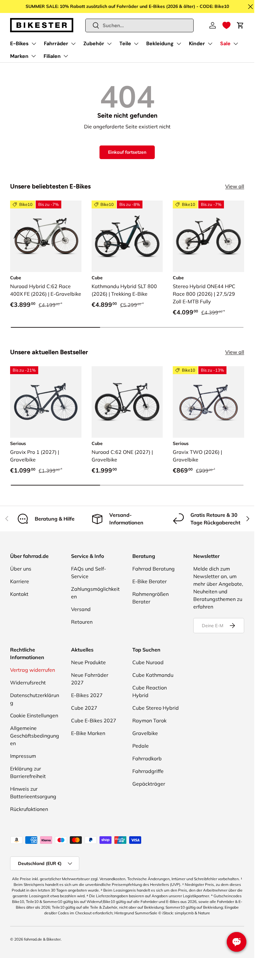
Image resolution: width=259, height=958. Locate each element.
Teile (125, 43)
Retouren (82, 622)
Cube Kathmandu (152, 675)
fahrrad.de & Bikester (42, 939)
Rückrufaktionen (29, 809)
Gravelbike (145, 733)
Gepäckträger (148, 784)
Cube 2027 (84, 708)
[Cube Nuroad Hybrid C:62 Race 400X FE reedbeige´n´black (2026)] (45, 236)
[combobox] (139, 25)
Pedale (140, 746)
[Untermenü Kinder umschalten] (210, 43)
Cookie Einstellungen (34, 715)
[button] (226, 25)
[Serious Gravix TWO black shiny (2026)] (208, 402)
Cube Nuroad (148, 662)
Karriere (19, 581)
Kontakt (19, 594)
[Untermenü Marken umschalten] (33, 56)
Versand (81, 609)
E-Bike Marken (88, 733)
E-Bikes (19, 43)
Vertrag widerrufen (32, 670)
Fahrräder (56, 43)
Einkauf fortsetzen (127, 152)
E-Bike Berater (149, 581)
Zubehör (93, 43)
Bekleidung (160, 43)
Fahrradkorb (147, 758)
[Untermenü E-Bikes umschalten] (34, 43)
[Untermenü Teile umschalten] (136, 43)
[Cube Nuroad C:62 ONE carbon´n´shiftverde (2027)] (127, 402)
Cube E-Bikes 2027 (93, 720)
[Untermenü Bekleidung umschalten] (179, 43)
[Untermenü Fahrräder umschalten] (73, 43)
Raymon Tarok (149, 720)
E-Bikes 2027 (87, 695)
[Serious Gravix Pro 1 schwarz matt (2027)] (45, 402)
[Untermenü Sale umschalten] (235, 43)
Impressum (23, 756)
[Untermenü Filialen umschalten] (65, 56)
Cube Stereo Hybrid (155, 708)
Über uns (20, 569)
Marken (19, 56)
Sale (225, 43)
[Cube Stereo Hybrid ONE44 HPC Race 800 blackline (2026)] (208, 236)
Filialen (52, 56)
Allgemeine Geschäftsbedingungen (34, 735)
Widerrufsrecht (28, 682)
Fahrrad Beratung (153, 569)
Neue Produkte (88, 662)
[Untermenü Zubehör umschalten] (109, 43)
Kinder (197, 43)
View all (234, 186)
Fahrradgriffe (148, 771)
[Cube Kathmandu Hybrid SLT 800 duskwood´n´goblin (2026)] (127, 236)
